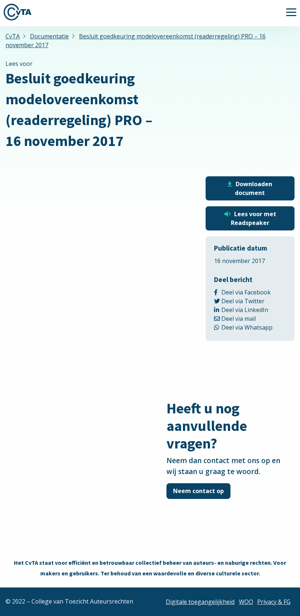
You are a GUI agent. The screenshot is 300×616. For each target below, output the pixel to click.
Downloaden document (253, 188)
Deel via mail (246, 318)
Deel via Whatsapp (253, 327)
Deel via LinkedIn (253, 309)
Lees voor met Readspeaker (253, 218)
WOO (246, 602)
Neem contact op (198, 491)
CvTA (17, 12)
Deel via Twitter (252, 301)
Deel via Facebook (253, 292)
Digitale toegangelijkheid (200, 602)
